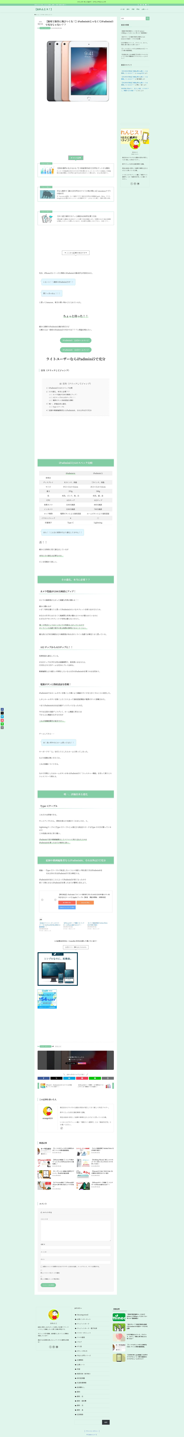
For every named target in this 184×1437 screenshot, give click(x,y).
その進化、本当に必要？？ (59, 391)
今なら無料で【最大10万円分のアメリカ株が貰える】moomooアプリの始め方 (84, 192)
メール (43, 1252)
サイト (43, 1259)
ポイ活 (79, 1346)
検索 (105, 1422)
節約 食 (80, 1410)
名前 (43, 1244)
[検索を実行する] (148, 18)
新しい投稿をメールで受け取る (50, 1279)
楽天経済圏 (81, 1378)
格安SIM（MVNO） (84, 1374)
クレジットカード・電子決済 (87, 1328)
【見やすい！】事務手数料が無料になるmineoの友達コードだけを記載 (133, 38)
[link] (61, 1128)
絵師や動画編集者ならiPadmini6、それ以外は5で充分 (70, 410)
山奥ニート (81, 1364)
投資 (78, 1369)
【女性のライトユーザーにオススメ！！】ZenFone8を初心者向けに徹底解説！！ (49, 925)
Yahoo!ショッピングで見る (67, 907)
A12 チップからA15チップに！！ (64, 397)
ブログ (79, 1342)
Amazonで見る (85, 902)
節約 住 (80, 1396)
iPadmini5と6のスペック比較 (61, 388)
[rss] (143, 5)
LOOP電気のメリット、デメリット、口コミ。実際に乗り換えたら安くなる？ (134, 44)
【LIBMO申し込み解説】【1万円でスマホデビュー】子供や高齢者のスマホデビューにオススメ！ (134, 56)
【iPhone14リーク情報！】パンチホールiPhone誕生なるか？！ (73, 924)
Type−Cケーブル (58, 407)
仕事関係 (80, 1360)
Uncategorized (82, 1315)
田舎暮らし (81, 1387)
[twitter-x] (138, 5)
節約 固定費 (81, 1401)
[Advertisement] (76, 122)
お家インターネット (84, 1319)
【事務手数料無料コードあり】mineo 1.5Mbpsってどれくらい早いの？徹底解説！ (134, 32)
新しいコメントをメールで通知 (50, 1273)
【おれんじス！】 (43, 9)
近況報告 (80, 1414)
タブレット (58, 1046)
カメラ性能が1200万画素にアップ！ (65, 394)
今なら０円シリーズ (84, 1355)
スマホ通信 (81, 1337)
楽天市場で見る (67, 902)
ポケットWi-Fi (82, 1351)
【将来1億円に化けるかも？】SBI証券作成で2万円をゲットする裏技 (83, 168)
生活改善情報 (81, 1383)
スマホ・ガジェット (45, 28)
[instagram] (141, 5)
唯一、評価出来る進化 (57, 404)
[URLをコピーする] (108, 1078)
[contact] (146, 5)
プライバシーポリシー (92, 1431)
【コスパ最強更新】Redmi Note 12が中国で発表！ (97, 924)
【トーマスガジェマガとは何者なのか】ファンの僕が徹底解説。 (134, 49)
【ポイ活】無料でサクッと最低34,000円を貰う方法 (76, 216)
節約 (78, 1392)
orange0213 (48, 1118)
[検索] (148, 5)
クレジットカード (83, 1324)
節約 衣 (80, 1405)
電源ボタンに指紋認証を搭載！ (63, 400)
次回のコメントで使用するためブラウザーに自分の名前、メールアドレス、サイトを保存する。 (71, 1266)
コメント (44, 1219)
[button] (44, 1078)
